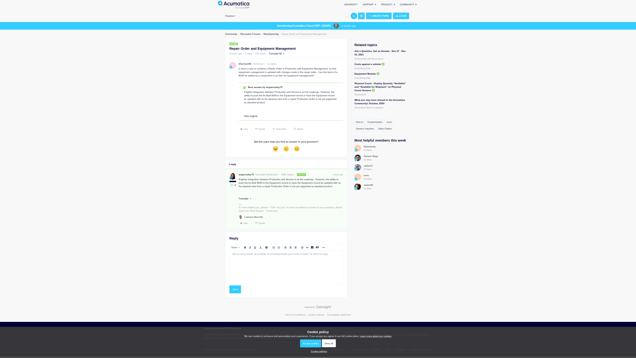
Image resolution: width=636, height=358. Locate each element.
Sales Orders (385, 128)
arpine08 (368, 185)
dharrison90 (245, 63)
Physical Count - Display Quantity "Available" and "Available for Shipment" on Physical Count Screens (380, 87)
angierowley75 (246, 174)
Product (387, 4)
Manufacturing (271, 34)
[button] (379, 16)
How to (359, 122)
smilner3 (368, 165)
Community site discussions (368, 58)
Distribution (360, 94)
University (351, 4)
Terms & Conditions (295, 314)
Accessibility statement (339, 314)
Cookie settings (316, 314)
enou (366, 175)
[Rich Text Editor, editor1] (286, 267)
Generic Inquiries (365, 128)
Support (368, 4)
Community (407, 4)
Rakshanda (370, 146)
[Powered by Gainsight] (318, 307)
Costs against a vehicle (367, 64)
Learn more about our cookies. (376, 336)
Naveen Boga (371, 156)
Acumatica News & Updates (368, 107)
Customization (375, 122)
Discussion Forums (250, 34)
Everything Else (362, 68)
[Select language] (361, 16)
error (389, 122)
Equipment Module (365, 73)
